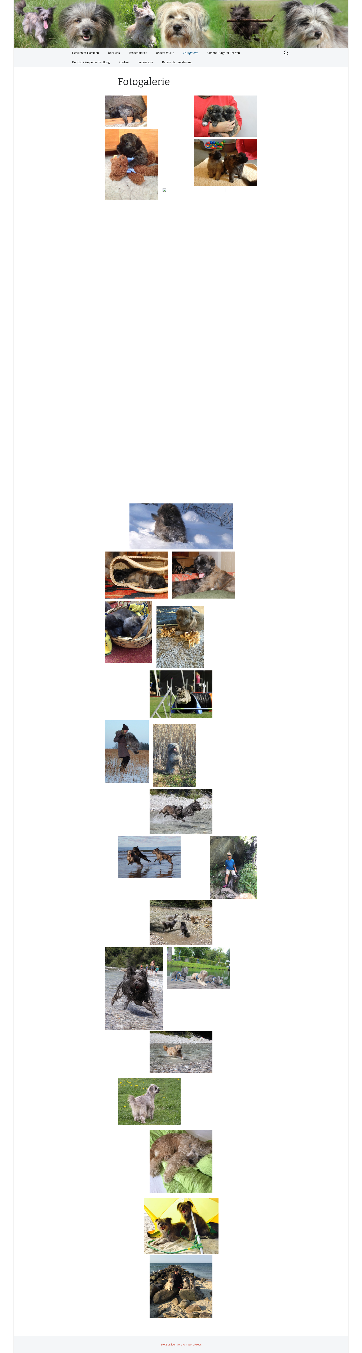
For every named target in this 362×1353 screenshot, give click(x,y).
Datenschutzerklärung (176, 62)
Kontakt (124, 62)
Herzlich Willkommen (85, 53)
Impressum (145, 62)
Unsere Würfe (165, 53)
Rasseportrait (138, 53)
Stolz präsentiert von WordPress (181, 1344)
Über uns (114, 53)
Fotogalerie (190, 53)
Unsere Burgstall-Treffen (223, 53)
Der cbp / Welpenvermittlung (91, 62)
